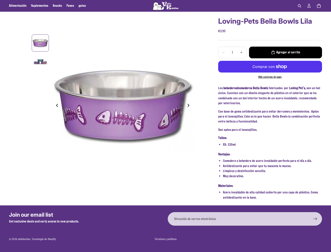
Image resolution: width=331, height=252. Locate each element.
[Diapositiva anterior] (56, 106)
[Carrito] (319, 6)
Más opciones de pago (270, 77)
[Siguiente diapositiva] (190, 106)
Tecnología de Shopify (44, 239)
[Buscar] (299, 6)
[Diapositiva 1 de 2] (40, 43)
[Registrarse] (315, 219)
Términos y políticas (165, 239)
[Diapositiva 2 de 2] (40, 61)
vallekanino (24, 239)
